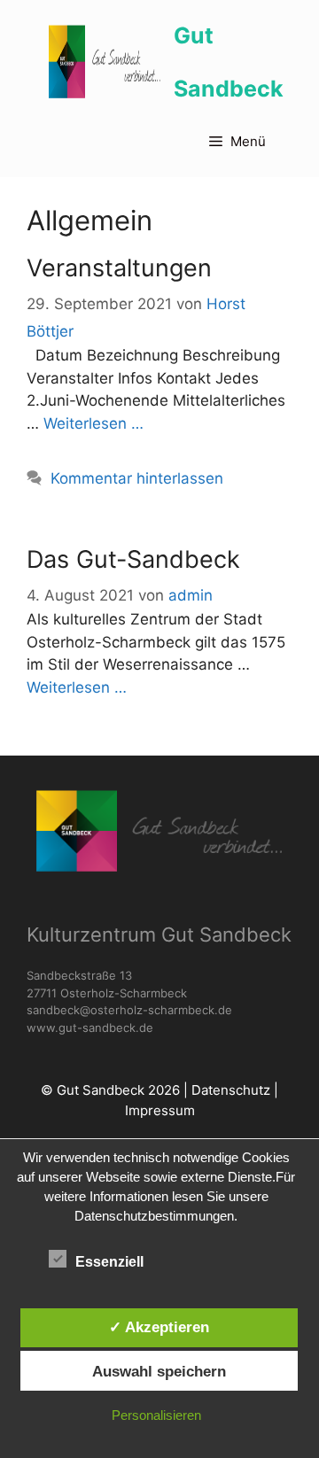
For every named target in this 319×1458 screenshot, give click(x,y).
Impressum (160, 1110)
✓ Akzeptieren (159, 1327)
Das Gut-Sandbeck (133, 559)
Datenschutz (230, 1090)
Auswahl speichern (159, 1371)
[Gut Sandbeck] (104, 62)
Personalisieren (156, 1415)
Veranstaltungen (119, 268)
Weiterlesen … (93, 423)
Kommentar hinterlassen (137, 478)
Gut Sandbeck (229, 62)
